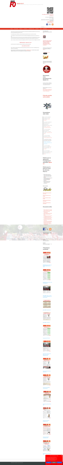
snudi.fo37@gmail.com (50, 21)
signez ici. (44, 49)
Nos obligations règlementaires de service (47, 266)
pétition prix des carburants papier (46, 52)
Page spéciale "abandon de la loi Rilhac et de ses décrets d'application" (47, 354)
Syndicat (21, 28)
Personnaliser (59, 462)
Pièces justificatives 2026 (48, 137)
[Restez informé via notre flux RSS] (52, 24)
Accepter (49, 462)
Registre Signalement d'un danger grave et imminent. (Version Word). (48, 214)
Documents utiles (31, 28)
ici (46, 180)
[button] (61, 455)
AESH (40, 28)
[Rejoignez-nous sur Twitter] (50, 24)
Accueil (11, 28)
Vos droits (25, 28)
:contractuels (46, 322)
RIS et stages (16, 28)
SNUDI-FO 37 (20, 3)
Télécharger (45, 53)
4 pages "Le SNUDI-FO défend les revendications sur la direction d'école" (47, 296)
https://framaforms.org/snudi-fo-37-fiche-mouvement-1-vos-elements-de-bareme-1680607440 (47, 90)
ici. (43, 32)
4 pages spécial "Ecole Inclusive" (47, 453)
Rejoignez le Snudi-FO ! (50, 22)
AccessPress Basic (21, 462)
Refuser (54, 462)
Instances (37, 28)
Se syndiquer (45, 28)
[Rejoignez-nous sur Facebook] (47, 24)
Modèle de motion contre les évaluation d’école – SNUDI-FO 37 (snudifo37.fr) (47, 223)
